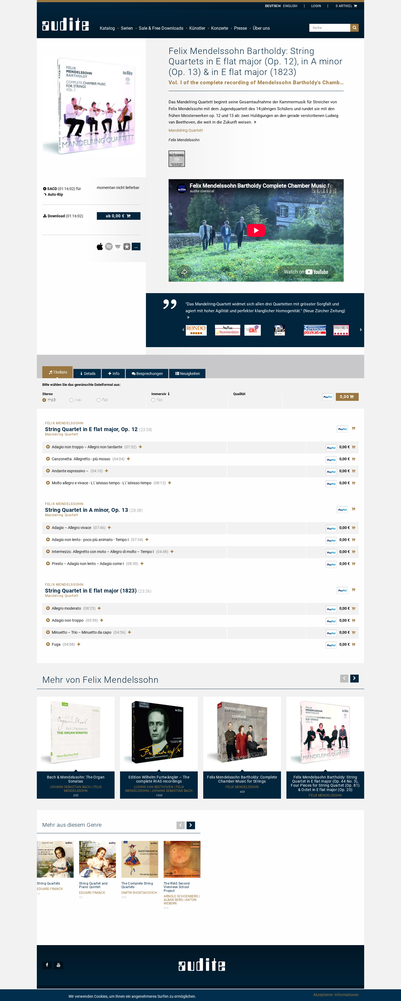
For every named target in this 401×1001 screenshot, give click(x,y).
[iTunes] (127, 246)
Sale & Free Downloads (161, 28)
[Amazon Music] (118, 246)
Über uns (261, 28)
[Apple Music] (100, 246)
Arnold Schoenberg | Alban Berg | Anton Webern (182, 900)
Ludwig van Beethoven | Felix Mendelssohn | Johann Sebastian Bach (159, 788)
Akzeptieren (323, 995)
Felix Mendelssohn (242, 787)
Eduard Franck (50, 889)
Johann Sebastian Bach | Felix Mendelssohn (76, 788)
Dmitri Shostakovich (139, 893)
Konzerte (219, 28)
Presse (240, 28)
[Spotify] (109, 246)
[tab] (57, 372)
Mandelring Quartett (186, 130)
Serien (127, 28)
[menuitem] (107, 28)
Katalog (107, 28)
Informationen (346, 995)
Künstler (197, 28)
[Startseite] (65, 24)
